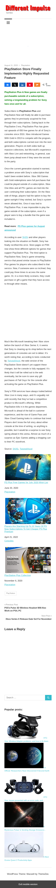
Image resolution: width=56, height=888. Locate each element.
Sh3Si (25, 237)
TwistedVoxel (13, 361)
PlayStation (10, 593)
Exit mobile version (28, 884)
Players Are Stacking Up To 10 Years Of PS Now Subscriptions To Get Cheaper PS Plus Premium (25, 529)
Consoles (9, 541)
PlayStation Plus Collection (17, 575)
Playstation (25, 65)
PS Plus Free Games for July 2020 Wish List (26, 482)
